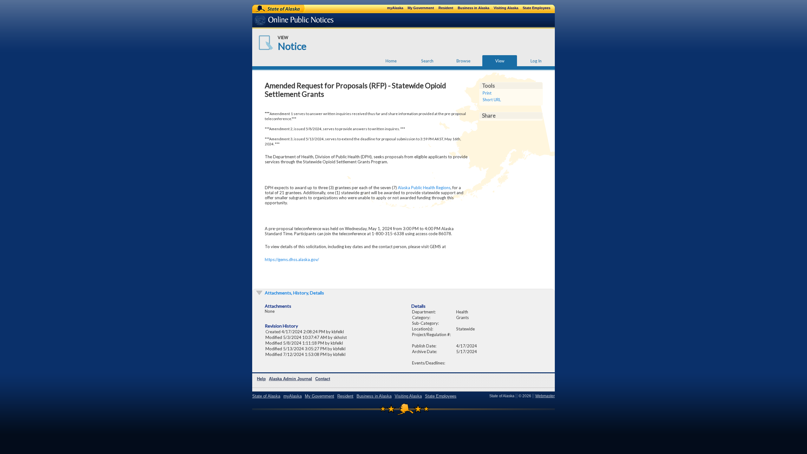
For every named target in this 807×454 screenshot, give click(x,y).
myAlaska (395, 8)
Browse (463, 60)
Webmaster (545, 396)
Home (391, 60)
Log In (536, 60)
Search (427, 60)
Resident (445, 8)
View (499, 60)
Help (261, 378)
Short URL (492, 99)
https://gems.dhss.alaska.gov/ (292, 259)
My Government (421, 8)
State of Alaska (273, 8)
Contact (322, 378)
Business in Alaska (473, 8)
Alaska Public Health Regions (424, 187)
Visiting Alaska (506, 8)
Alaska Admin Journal (290, 378)
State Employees (536, 8)
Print (487, 93)
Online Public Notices (284, 21)
